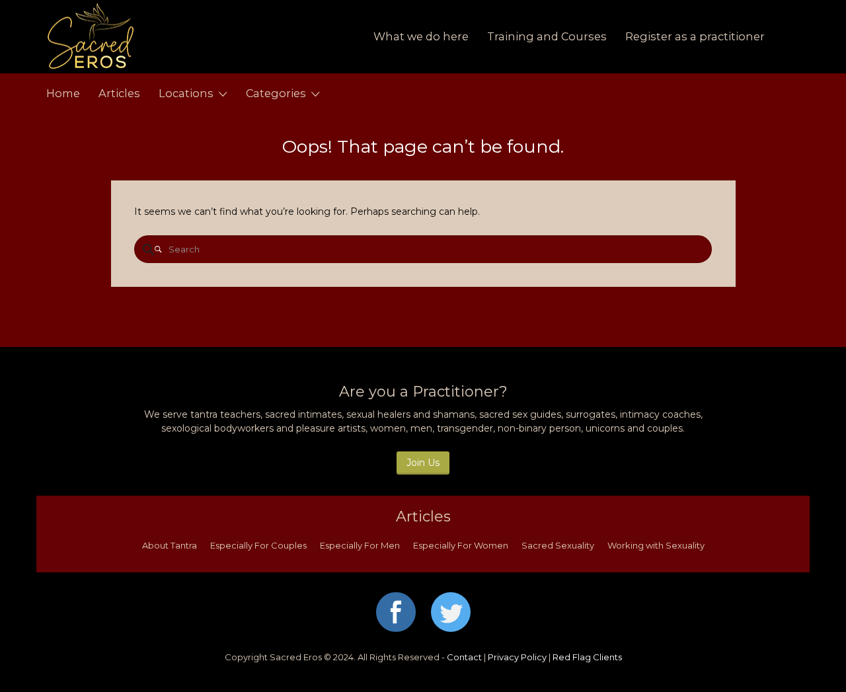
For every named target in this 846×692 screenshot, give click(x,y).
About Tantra (169, 545)
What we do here (421, 36)
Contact (464, 657)
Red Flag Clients (587, 657)
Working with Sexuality (656, 545)
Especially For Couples (258, 545)
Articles (119, 93)
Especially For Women (460, 545)
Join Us (423, 463)
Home (63, 93)
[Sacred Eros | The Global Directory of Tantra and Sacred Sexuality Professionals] (169, 36)
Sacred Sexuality (557, 545)
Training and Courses (547, 36)
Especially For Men (360, 545)
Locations (186, 93)
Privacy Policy (517, 657)
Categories (276, 93)
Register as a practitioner (695, 36)
